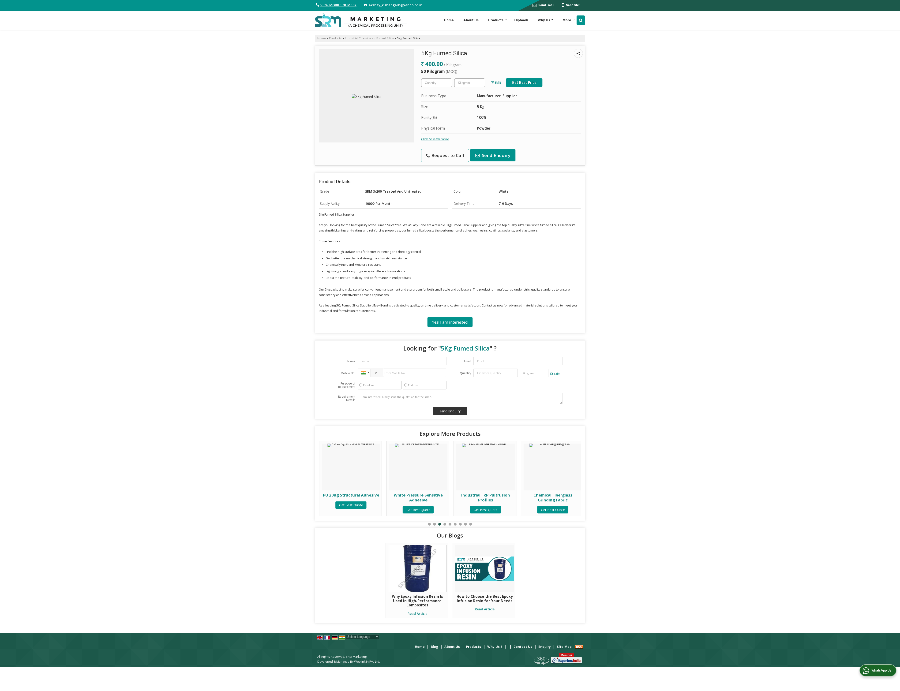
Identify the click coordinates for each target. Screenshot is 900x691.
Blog (434, 646)
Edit (497, 82)
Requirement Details (346, 398)
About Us (471, 20)
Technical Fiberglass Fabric (553, 495)
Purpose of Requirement (346, 385)
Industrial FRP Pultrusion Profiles (418, 497)
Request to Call (447, 155)
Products (495, 20)
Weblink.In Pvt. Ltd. (367, 662)
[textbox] (469, 82)
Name (351, 361)
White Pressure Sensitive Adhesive (350, 497)
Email (467, 361)
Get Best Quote (351, 510)
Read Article (417, 613)
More (566, 20)
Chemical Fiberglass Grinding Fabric (485, 497)
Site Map (564, 646)
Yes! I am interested (450, 322)
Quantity (465, 373)
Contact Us (523, 646)
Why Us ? (545, 20)
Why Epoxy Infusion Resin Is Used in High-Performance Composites (417, 601)
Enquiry (544, 646)
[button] (338, 5)
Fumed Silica (385, 38)
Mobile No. (348, 373)
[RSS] (579, 646)
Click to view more (435, 139)
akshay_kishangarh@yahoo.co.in (395, 5)
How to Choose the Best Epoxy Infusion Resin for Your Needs (485, 598)
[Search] (581, 20)
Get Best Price (524, 82)
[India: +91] (364, 373)
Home (449, 20)
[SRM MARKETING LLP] (361, 20)
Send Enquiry (495, 155)
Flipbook (521, 20)
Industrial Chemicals (359, 38)
